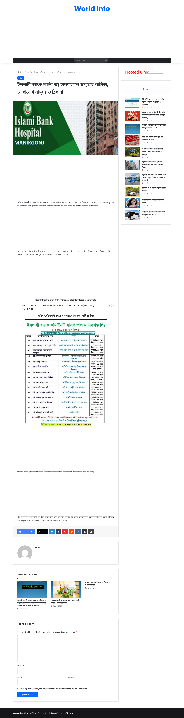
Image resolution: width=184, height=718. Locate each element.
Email (20, 677)
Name (20, 666)
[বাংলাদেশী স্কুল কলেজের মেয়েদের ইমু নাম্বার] (132, 203)
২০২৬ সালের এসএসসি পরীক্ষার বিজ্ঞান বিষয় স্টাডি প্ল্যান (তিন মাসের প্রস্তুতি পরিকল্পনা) (153, 115)
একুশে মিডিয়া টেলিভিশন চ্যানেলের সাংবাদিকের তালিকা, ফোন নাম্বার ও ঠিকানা (152, 164)
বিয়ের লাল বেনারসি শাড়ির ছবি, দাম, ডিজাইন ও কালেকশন (152, 138)
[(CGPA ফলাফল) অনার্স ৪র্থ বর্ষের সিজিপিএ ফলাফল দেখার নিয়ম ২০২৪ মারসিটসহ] (132, 103)
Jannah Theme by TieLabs (62, 713)
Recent (146, 89)
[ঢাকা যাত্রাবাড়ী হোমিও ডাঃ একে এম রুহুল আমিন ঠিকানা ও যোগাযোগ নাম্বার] (66, 589)
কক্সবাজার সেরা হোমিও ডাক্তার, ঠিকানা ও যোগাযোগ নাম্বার (97, 583)
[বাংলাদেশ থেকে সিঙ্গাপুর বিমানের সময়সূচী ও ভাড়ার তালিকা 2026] (132, 129)
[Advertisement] (92, 36)
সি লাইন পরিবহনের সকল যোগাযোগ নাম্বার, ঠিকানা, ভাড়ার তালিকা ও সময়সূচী (152, 151)
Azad (38, 547)
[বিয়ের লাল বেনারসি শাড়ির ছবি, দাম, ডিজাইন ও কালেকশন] (132, 140)
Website (71, 677)
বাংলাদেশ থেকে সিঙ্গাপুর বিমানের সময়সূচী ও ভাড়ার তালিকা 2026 (154, 126)
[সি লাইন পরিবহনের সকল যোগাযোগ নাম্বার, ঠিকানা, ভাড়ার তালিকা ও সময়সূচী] (132, 152)
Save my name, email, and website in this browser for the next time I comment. (53, 689)
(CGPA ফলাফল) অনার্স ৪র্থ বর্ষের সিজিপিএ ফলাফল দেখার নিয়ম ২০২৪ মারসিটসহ (153, 102)
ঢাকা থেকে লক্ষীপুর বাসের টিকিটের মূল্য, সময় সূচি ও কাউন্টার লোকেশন (154, 213)
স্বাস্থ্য (27, 72)
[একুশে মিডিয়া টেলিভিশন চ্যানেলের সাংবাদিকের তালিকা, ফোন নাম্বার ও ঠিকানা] (132, 165)
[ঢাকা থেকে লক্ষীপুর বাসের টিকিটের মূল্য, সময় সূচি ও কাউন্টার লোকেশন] (132, 215)
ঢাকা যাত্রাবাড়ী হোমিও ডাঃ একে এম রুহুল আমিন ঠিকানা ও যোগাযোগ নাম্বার (65, 601)
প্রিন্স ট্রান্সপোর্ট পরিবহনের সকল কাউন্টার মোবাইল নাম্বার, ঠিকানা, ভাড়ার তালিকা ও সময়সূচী (154, 177)
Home (22, 72)
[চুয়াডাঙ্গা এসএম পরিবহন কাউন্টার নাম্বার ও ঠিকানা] (132, 191)
